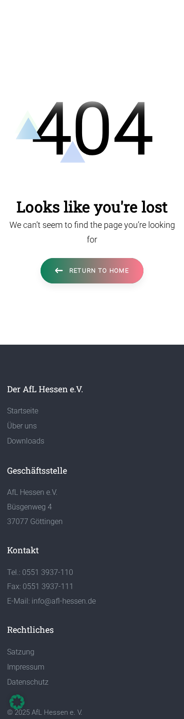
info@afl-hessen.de (64, 601)
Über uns (22, 425)
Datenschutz (28, 682)
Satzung (20, 651)
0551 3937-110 (47, 572)
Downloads (25, 440)
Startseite (22, 410)
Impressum (25, 666)
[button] (17, 702)
